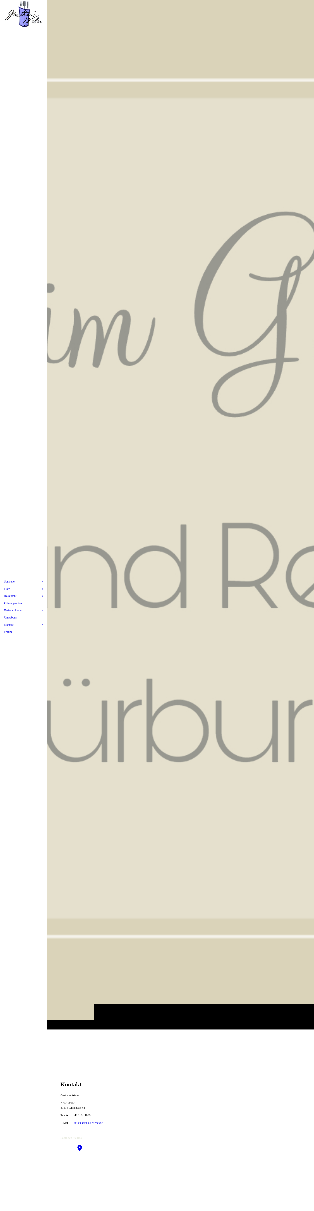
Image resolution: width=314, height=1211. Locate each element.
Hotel (7, 588)
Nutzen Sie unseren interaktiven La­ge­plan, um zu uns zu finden (97, 1160)
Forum (8, 631)
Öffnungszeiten (13, 603)
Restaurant (10, 595)
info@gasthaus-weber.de (88, 1122)
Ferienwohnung (13, 610)
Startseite (9, 581)
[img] (180, 514)
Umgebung (10, 617)
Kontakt (8, 624)
